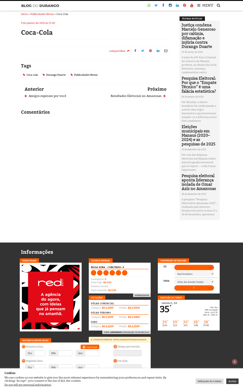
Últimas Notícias (192, 18)
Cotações (97, 297)
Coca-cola (32, 74)
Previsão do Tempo (171, 297)
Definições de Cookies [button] (209, 381)
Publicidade (29, 260)
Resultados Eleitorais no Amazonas (136, 96)
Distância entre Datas (35, 340)
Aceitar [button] (232, 381)
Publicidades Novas (42, 14)
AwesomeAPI (116, 332)
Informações (37, 252)
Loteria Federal (100, 260)
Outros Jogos (142, 295)
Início (24, 14)
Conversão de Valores (173, 260)
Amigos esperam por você (47, 96)
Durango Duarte (56, 74)
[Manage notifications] (234, 362)
